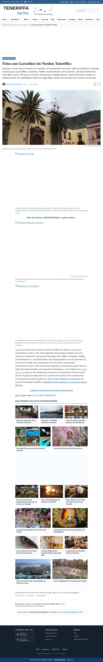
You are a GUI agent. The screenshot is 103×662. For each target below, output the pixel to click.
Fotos (53, 19)
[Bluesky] (66, 2)
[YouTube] (72, 2)
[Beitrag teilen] (99, 84)
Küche (35, 19)
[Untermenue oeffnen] (8, 19)
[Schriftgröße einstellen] (21, 2)
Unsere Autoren (51, 636)
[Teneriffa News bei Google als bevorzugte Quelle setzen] (95, 84)
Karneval (45, 19)
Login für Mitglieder (80, 2)
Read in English (59, 659)
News (5, 19)
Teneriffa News (15, 25)
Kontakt (76, 636)
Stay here (70, 659)
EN (28, 1)
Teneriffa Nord (40, 595)
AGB (37, 649)
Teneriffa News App (24, 630)
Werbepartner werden (81, 639)
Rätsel (80, 19)
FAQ (75, 633)
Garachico (19, 350)
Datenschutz (55, 649)
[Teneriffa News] (29, 10)
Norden (74, 350)
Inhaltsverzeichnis (51, 633)
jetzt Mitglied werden (95, 2)
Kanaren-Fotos (25, 25)
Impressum (45, 649)
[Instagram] (69, 2)
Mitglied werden (77, 612)
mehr (98, 19)
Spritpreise (89, 19)
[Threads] (63, 2)
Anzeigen (72, 19)
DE (25, 1)
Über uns (48, 639)
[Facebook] (61, 2)
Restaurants (62, 19)
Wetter (26, 19)
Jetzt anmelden (62, 612)
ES (31, 1)
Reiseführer (15, 19)
